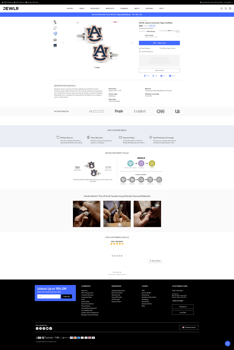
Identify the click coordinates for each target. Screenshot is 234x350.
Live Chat (183, 312)
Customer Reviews (87, 295)
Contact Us (182, 306)
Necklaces (95, 8)
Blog (143, 306)
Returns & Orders (117, 292)
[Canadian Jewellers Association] (66, 338)
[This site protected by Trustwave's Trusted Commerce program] (48, 338)
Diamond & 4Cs (147, 303)
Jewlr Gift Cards (117, 297)
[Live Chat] (227, 343)
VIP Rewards (116, 299)
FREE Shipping (8, 2)
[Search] (226, 8)
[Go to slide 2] (55, 28)
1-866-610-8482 (177, 301)
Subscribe (66, 296)
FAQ (143, 290)
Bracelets (110, 8)
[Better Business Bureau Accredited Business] (38, 338)
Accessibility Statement (89, 308)
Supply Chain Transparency (90, 312)
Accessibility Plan (87, 310)
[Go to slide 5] (55, 45)
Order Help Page (177, 290)
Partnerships (85, 301)
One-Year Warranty (32, 2)
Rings (82, 8)
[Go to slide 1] (55, 22)
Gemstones (145, 301)
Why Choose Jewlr (87, 292)
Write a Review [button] (156, 261)
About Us (84, 290)
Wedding (149, 8)
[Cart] (230, 8)
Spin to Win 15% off (123, 14)
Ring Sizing (145, 295)
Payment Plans (116, 301)
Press (83, 299)
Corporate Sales (86, 297)
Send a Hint (159, 70)
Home (140, 20)
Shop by (70, 8)
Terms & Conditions (87, 303)
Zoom (98, 67)
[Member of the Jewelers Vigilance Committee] (58, 338)
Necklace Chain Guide (149, 297)
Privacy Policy (85, 306)
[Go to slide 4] (55, 39)
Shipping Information (118, 290)
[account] (222, 8)
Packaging (145, 299)
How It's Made (146, 292)
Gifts (161, 8)
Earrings (124, 8)
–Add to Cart (159, 43)
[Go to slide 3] (55, 33)
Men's (136, 8)
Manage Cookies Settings (89, 314)
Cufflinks (145, 20)
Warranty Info (116, 295)
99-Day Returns (20, 2)
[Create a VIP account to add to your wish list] (77, 22)
